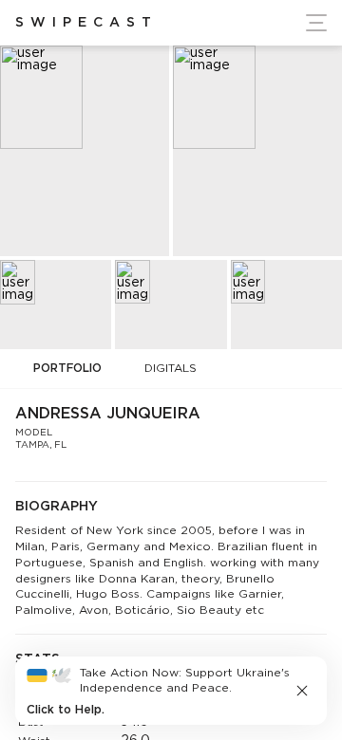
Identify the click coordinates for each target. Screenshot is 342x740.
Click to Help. (65, 710)
